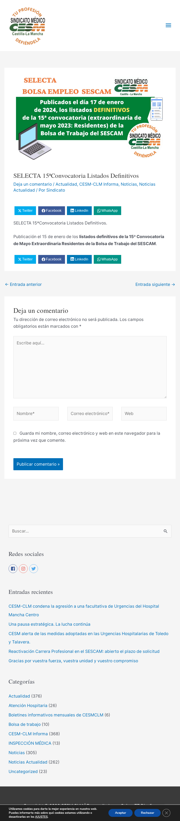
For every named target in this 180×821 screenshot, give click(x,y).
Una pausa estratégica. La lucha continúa (49, 624)
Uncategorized (23, 771)
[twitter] (33, 568)
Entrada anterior (23, 284)
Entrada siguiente (155, 284)
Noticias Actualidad (28, 762)
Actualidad (66, 184)
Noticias (129, 184)
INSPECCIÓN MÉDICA (30, 743)
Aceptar (120, 813)
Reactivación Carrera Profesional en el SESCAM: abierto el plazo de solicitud (84, 651)
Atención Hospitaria (28, 705)
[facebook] (13, 568)
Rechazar (147, 813)
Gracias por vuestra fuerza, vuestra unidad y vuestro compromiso (73, 660)
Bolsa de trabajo (25, 724)
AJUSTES (41, 817)
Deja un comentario (32, 184)
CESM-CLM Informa (99, 184)
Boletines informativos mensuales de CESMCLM (56, 715)
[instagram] (23, 568)
